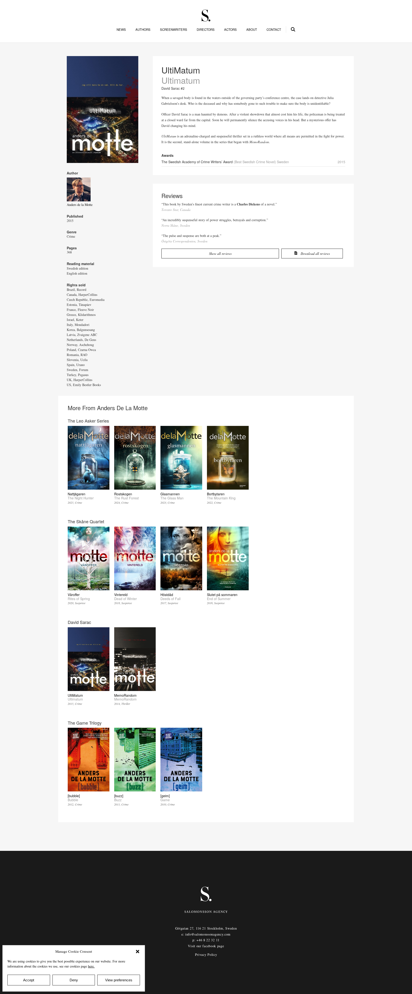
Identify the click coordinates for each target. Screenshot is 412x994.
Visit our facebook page (206, 946)
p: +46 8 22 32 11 (206, 940)
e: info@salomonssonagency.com (206, 934)
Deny (74, 980)
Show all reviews (220, 253)
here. (91, 966)
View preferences (118, 980)
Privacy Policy (206, 954)
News (121, 29)
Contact (274, 29)
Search (293, 28)
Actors (230, 29)
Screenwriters (173, 29)
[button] (137, 951)
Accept (28, 980)
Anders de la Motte (80, 204)
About (251, 29)
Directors (206, 29)
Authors (142, 29)
